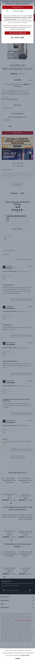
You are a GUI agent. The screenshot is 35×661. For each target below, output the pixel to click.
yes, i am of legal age (17, 33)
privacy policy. (25, 655)
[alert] (17, 654)
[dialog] (17, 330)
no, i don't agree (17, 37)
